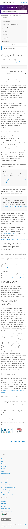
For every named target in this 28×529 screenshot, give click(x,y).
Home (3, 459)
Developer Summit (6, 511)
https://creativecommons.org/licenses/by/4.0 (14, 239)
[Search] (20, 2)
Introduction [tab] (6, 21)
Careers (3, 503)
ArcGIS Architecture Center (8, 495)
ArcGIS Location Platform (8, 487)
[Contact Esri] (10, 519)
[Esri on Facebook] (5, 519)
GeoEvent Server (17, 15)
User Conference (6, 508)
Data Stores (4, 466)
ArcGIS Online (5, 480)
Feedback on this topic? (20, 441)
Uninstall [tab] (5, 34)
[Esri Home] (4, 514)
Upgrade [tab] (5, 38)
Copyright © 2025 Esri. (6, 524)
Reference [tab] (6, 41)
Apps (2, 471)
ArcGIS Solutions (5, 492)
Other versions (6, 62)
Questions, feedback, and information (14, 44)
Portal (2, 461)
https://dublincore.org (8, 233)
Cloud (3, 468)
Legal (11, 526)
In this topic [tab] (5, 67)
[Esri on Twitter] (2, 519)
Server (3, 463)
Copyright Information (9, 48)
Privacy (24, 524)
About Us (3, 501)
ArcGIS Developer (6, 490)
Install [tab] (5, 31)
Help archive (18, 62)
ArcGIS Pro (4, 482)
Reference (5, 17)
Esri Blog (3, 506)
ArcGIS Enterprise (8, 2)
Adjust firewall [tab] (7, 28)
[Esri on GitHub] (7, 519)
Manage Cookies (5, 526)
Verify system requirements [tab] (10, 24)
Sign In (25, 2)
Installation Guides (6, 15)
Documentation (5, 473)
